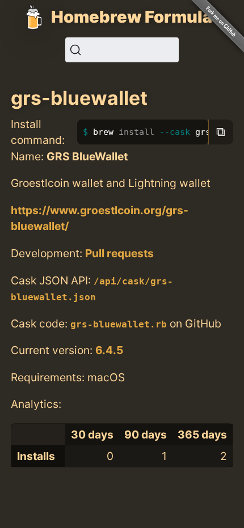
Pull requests (119, 253)
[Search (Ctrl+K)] (122, 49)
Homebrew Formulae (136, 17)
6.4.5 (109, 350)
